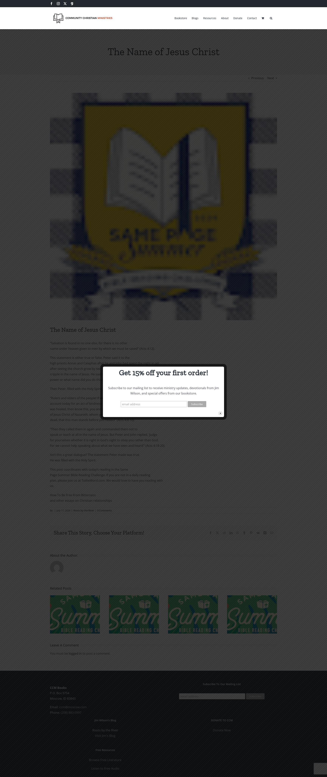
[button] (271, 17)
